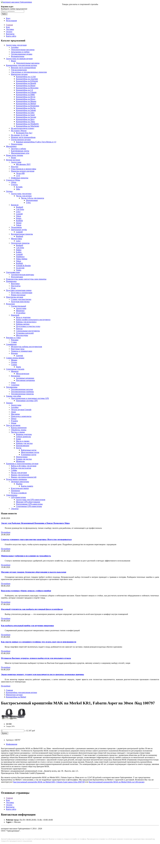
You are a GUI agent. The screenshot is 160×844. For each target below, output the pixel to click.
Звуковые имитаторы (20, 481)
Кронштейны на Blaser (25, 85)
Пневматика (11, 281)
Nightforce (20, 257)
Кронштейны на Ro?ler (26, 108)
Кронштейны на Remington (27, 106)
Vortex (18, 270)
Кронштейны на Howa (25, 99)
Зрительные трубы (19, 229)
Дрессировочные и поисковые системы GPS (30, 398)
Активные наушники (25, 378)
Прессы (19, 329)
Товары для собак (13, 396)
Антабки (14, 47)
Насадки (14, 167)
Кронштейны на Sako (25, 113)
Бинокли (14, 205)
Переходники (16, 144)
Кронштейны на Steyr (25, 119)
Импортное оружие (19, 74)
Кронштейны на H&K (25, 95)
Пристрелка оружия (14, 297)
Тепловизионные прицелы (22, 394)
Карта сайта (11, 36)
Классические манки (20, 488)
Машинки (20, 311)
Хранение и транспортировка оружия (22, 463)
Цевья (13, 423)
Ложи (13, 412)
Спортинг (15, 385)
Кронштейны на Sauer (25, 115)
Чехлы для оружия (19, 473)
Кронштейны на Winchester (27, 126)
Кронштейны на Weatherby (27, 124)
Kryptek (19, 187)
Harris (18, 367)
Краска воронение (19, 427)
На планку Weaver (18, 131)
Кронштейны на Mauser (26, 101)
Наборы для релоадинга (26, 322)
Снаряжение (11, 344)
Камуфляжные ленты (20, 151)
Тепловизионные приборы (22, 391)
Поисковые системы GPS (27, 401)
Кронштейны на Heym (25, 97)
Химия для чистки (24, 459)
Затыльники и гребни (20, 52)
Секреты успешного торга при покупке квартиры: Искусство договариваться (36, 539)
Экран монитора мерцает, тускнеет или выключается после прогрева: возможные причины (42, 674)
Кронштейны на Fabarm (26, 92)
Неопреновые (32, 200)
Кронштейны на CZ (24, 90)
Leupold (19, 214)
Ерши (18, 439)
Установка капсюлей (25, 333)
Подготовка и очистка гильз (28, 326)
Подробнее (5, 532)
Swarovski (20, 268)
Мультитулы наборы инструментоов (26, 347)
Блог (8, 27)
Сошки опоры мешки (15, 358)
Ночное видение (13, 160)
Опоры (14, 362)
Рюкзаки (14, 340)
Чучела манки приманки (16, 479)
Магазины (15, 414)
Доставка (10, 29)
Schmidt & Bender (23, 265)
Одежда (14, 185)
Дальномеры (16, 227)
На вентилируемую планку (22, 128)
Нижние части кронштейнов (23, 137)
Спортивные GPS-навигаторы (29, 506)
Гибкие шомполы (23, 437)
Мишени (14, 371)
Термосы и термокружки (21, 351)
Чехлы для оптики (24, 196)
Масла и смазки (22, 441)
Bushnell (19, 207)
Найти (4, 14)
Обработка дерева (18, 430)
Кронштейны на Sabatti (26, 110)
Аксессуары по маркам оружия (19, 59)
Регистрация (11, 21)
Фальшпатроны (17, 56)
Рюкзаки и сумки (13, 337)
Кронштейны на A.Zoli (26, 77)
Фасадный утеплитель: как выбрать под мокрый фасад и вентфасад (32, 609)
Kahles (19, 252)
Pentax (18, 218)
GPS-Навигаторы (18, 497)
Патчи (18, 448)
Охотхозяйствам (13, 272)
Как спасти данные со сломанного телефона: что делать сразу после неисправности (38, 642)
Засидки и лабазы (18, 149)
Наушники (15, 376)
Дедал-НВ (20, 173)
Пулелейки (20, 313)
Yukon (18, 225)
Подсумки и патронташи (21, 293)
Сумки (14, 342)
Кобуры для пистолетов (21, 468)
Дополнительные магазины (22, 49)
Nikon (18, 216)
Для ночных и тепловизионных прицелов (29, 72)
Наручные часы (17, 349)
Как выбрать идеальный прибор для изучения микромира (27, 625)
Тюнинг (9, 403)
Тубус (28, 203)
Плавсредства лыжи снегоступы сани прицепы (26, 279)
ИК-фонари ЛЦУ (23, 164)
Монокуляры (16, 239)
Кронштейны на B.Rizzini (27, 81)
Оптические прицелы (20, 243)
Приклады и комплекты (21, 416)
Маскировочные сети (20, 153)
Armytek (19, 355)
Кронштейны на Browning (27, 88)
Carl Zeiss (20, 209)
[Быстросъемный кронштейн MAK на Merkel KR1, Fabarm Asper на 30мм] (13, 720)
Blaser (13, 61)
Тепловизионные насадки (22, 389)
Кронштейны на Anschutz (27, 79)
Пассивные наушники (25, 380)
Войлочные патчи (28, 450)
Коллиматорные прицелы (22, 234)
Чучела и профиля (18, 493)
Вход (8, 18)
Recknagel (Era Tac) (24, 133)
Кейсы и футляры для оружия (23, 466)
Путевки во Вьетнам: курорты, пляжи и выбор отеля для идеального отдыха (36, 658)
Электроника (11, 495)
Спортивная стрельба (15, 369)
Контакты (10, 34)
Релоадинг (10, 304)
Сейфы (14, 470)
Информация (11, 744)
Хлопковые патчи (28, 455)
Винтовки (15, 283)
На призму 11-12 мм (19, 135)
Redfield (19, 221)
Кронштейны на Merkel (26, 103)
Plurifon (19, 484)
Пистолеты (15, 286)
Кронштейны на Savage (26, 117)
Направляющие (22, 445)
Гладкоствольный (18, 306)
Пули (13, 288)
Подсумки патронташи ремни (19, 290)
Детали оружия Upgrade (21, 409)
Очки (13, 383)
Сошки (14, 365)
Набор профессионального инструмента (33, 319)
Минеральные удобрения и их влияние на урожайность (26, 556)
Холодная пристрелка (20, 301)
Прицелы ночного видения (22, 171)
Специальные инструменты (28, 331)
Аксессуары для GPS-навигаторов (30, 499)
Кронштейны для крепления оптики (21, 65)
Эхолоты (14, 509)
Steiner (19, 223)
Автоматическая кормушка (22, 275)
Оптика (9, 191)
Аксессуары (16, 162)
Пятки (13, 419)
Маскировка (11, 146)
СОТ (18, 175)
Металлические (22, 373)
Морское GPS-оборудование (28, 502)
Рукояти (14, 421)
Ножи (13, 157)
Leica (18, 211)
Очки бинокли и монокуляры (23, 169)
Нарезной (15, 315)
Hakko (18, 250)
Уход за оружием (13, 425)
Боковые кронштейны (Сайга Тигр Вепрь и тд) (36, 142)
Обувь (13, 182)
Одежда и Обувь (13, 180)
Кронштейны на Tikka (25, 121)
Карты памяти (27, 486)
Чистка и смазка (18, 432)
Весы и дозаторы (23, 317)
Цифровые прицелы (19, 178)
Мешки (14, 360)
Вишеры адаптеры (24, 434)
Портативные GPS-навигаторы (29, 504)
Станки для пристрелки (21, 299)
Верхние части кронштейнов (23, 67)
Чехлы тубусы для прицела (32, 198)
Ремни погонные (18, 295)
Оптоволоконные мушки (21, 54)
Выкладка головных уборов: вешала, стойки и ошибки (26, 591)
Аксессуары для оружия (16, 45)
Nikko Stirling (21, 259)
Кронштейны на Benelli (26, 83)
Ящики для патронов (20, 475)
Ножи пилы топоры (14, 155)
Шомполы (20, 461)
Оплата (9, 31)
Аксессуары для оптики (21, 193)
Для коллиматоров (19, 70)
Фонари (14, 353)
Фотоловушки (17, 277)
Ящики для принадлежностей (23, 477)
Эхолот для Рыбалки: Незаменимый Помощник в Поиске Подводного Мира (35, 523)
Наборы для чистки (24, 443)
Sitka (18, 189)
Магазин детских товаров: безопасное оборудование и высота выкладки (33, 572)
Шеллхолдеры (22, 335)
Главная (9, 25)
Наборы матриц (23, 324)
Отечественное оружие (21, 139)
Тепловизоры (11, 387)
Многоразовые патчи (30, 452)
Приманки (15, 491)
